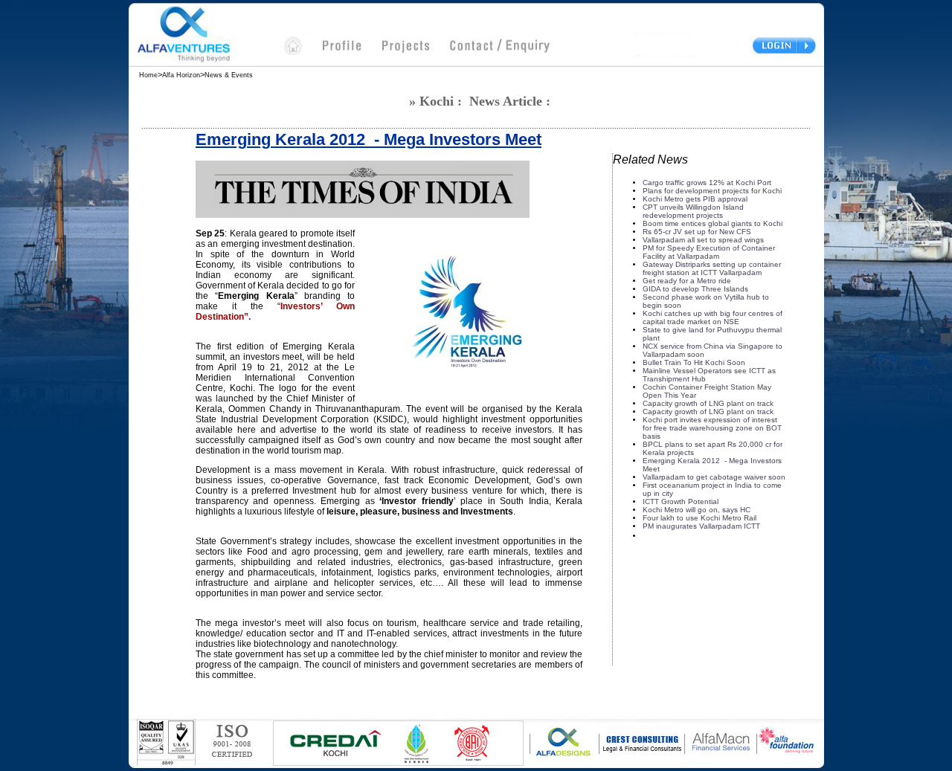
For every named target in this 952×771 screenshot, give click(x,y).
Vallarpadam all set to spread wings (703, 240)
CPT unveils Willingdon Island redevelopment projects (693, 211)
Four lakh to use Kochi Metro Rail (699, 518)
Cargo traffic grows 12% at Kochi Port (707, 182)
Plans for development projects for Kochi (712, 191)
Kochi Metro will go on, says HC (696, 510)
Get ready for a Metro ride (687, 281)
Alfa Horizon (181, 75)
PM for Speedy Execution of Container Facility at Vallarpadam (709, 252)
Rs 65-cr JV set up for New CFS (697, 232)
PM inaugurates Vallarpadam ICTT (701, 526)
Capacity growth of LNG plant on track (708, 403)
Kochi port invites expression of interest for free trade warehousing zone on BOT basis (712, 428)
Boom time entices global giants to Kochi (712, 223)
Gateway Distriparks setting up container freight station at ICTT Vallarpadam (712, 268)
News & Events (231, 75)
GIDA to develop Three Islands (695, 289)
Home (148, 75)
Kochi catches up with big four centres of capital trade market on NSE (712, 317)
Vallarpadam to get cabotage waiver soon (714, 477)
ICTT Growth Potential (680, 501)
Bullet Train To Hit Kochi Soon (694, 362)
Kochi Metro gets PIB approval (695, 199)
